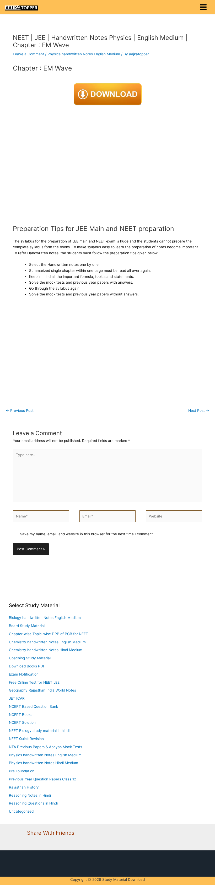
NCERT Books (20, 715)
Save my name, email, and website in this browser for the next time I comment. (87, 534)
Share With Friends (50, 833)
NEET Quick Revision (26, 739)
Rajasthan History (24, 787)
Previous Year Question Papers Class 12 (42, 779)
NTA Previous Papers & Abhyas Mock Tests (45, 747)
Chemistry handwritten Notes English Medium (47, 642)
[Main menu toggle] (203, 7)
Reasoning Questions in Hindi (33, 803)
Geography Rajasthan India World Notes (42, 690)
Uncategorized (21, 811)
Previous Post (20, 410)
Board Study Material (27, 626)
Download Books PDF (27, 666)
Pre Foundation (21, 771)
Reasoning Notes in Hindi (30, 795)
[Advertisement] (107, 164)
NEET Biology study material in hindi (39, 730)
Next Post (198, 410)
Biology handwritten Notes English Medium (45, 618)
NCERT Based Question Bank (33, 706)
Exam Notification (24, 674)
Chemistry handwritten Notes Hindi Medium (45, 650)
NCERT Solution (22, 722)
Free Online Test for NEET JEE (34, 682)
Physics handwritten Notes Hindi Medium (43, 763)
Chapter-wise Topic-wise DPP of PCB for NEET (48, 634)
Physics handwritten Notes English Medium (83, 54)
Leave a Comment (28, 54)
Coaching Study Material (30, 658)
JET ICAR (17, 698)
